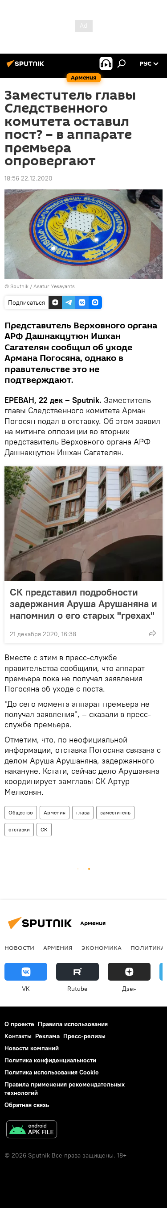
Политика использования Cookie (51, 1072)
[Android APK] (31, 1130)
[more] (152, 633)
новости (19, 948)
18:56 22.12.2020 (28, 178)
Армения (54, 812)
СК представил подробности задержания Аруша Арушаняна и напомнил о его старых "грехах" (83, 603)
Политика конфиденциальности (50, 1060)
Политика (147, 948)
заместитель (115, 812)
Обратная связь (26, 1105)
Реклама (47, 1036)
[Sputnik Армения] (26, 67)
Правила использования (73, 1024)
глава (83, 812)
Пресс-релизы (84, 1036)
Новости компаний (31, 1048)
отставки (19, 829)
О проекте (19, 1024)
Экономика (101, 948)
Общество (20, 812)
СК (44, 829)
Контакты (18, 1036)
